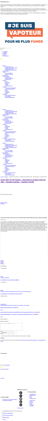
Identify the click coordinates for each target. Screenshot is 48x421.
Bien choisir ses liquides (7, 400)
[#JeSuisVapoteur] (24, 42)
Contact (4, 419)
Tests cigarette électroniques (26, 291)
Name (1, 331)
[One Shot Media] (9, 59)
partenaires (8, 365)
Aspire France (32, 400)
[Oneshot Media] (9, 351)
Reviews (6, 291)
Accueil (1, 176)
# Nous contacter (20, 407)
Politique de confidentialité (8, 413)
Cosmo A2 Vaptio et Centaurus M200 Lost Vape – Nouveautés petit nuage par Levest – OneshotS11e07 (20, 312)
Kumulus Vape (32, 395)
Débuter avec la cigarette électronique (10, 399)
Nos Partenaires (6, 55)
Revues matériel (12, 291)
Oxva (31, 396)
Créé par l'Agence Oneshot (8, 415)
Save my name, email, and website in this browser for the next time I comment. (16, 335)
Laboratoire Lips (33, 394)
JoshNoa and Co (33, 398)
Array (1, 309)
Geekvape (32, 405)
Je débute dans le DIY (8, 305)
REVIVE (31, 402)
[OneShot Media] (9, 107)
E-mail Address (3, 332)
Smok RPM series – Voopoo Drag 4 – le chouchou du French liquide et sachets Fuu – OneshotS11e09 (19, 314)
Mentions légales (6, 417)
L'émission (5, 52)
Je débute (2, 305)
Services (4, 54)
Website (1, 333)
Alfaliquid (32, 404)
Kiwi (31, 403)
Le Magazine (5, 51)
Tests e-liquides (20, 305)
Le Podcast (5, 53)
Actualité (2, 277)
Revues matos (17, 291)
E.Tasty (31, 401)
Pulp (31, 397)
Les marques (6, 277)
